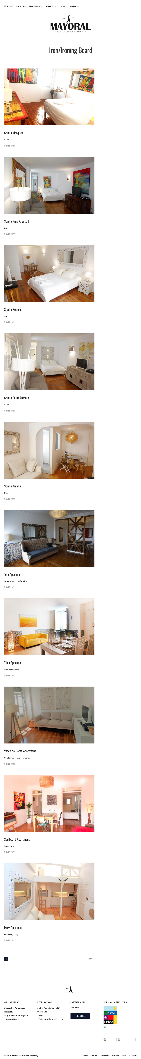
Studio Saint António (16, 397)
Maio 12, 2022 (9, 587)
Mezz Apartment (13, 927)
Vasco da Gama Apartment (20, 750)
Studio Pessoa (12, 309)
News (62, 6)
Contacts (74, 6)
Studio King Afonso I (16, 221)
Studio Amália (12, 485)
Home (10, 6)
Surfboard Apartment (17, 839)
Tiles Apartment (13, 662)
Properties (34, 6)
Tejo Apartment (13, 574)
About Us (21, 6)
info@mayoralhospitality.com (50, 1019)
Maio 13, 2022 (9, 145)
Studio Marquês (13, 132)
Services (50, 6)
